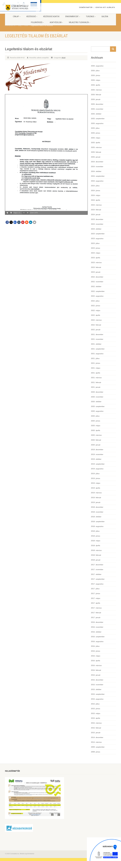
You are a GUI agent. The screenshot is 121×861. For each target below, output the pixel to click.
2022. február (96, 325)
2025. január (95, 157)
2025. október (96, 114)
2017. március (96, 608)
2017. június (95, 593)
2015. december (97, 680)
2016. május (95, 656)
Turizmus (90, 16)
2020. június (95, 421)
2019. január (95, 502)
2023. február (96, 267)
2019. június (95, 478)
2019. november (97, 454)
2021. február (96, 382)
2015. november (97, 685)
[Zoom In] (27, 212)
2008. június (95, 752)
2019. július (95, 473)
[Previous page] (7, 212)
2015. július (95, 704)
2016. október (96, 632)
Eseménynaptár (86, 7)
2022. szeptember (98, 291)
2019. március (96, 493)
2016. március (96, 665)
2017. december (97, 565)
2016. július (95, 646)
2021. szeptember (98, 349)
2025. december (97, 104)
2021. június (95, 363)
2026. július (95, 70)
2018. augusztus (97, 526)
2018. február (96, 555)
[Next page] (11, 212)
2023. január (95, 272)
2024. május (95, 195)
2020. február (96, 440)
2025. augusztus (97, 123)
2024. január (95, 214)
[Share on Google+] (15, 222)
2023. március (96, 262)
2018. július (95, 531)
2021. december (97, 334)
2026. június (95, 75)
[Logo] (22, 8)
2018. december (97, 507)
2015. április (95, 718)
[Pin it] (22, 222)
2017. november (97, 569)
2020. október (96, 401)
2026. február (96, 94)
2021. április (95, 373)
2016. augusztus (97, 641)
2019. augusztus (97, 469)
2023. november (97, 224)
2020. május (95, 425)
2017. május (95, 598)
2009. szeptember (98, 747)
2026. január (95, 99)
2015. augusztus (97, 699)
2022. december (97, 277)
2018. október (96, 517)
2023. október (96, 229)
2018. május (95, 541)
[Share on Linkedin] (30, 222)
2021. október (96, 344)
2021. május (95, 368)
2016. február (96, 670)
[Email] (34, 222)
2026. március (96, 90)
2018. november (97, 512)
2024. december (97, 162)
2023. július (95, 243)
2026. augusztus (97, 66)
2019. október (96, 459)
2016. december (97, 622)
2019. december (97, 449)
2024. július (95, 186)
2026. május (95, 80)
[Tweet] (11, 222)
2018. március (96, 550)
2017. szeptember (98, 579)
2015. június (95, 709)
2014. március (96, 742)
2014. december (97, 737)
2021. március (96, 378)
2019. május (95, 483)
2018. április (95, 545)
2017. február (96, 613)
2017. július (95, 589)
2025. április (95, 142)
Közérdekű (31, 16)
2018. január (95, 560)
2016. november (97, 627)
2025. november (97, 109)
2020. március (96, 435)
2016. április (95, 661)
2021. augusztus (97, 354)
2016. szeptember (98, 637)
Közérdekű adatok (51, 16)
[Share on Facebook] (7, 222)
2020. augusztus (97, 411)
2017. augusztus (97, 584)
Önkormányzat (72, 16)
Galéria (105, 16)
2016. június (95, 651)
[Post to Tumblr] (19, 222)
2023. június (95, 248)
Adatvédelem (55, 22)
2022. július (95, 301)
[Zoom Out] (24, 212)
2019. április (95, 488)
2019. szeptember (98, 464)
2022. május (95, 310)
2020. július (95, 416)
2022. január (95, 330)
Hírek (63, 58)
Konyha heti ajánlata (105, 7)
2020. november (97, 397)
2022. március (96, 320)
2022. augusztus (97, 296)
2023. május (95, 253)
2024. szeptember (98, 176)
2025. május (95, 138)
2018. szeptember (98, 521)
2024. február (96, 210)
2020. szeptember (98, 406)
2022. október (96, 286)
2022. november (97, 282)
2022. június (95, 306)
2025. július (95, 128)
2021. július (95, 358)
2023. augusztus (97, 238)
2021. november (97, 339)
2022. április (95, 315)
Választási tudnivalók (79, 22)
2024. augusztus (97, 181)
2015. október (96, 689)
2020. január (95, 445)
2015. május (95, 713)
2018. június (95, 536)
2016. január (95, 675)
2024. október (96, 171)
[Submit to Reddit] (26, 222)
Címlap (16, 16)
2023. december (97, 219)
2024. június (95, 190)
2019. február (96, 497)
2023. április (95, 258)
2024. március (96, 205)
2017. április (95, 603)
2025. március (96, 147)
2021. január (95, 387)
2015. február (96, 728)
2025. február (96, 152)
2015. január (95, 732)
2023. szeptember (98, 234)
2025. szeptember (98, 118)
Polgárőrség (36, 22)
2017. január (95, 617)
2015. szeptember (98, 694)
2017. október (96, 574)
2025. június (95, 133)
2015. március (96, 723)
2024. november (97, 166)
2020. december (97, 392)
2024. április (95, 200)
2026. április (95, 85)
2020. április (95, 430)
